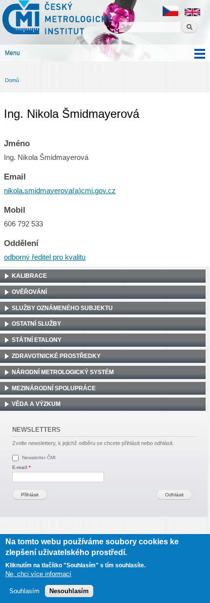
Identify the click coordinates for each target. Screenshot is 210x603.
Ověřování (29, 292)
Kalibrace (29, 275)
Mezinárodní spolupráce (54, 388)
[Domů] (56, 18)
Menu (12, 52)
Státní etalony (37, 339)
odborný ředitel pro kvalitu (44, 257)
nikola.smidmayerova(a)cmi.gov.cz (60, 191)
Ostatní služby (36, 323)
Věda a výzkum (36, 404)
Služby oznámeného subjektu (62, 308)
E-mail (21, 467)
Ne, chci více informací (38, 574)
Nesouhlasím (69, 591)
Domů (12, 80)
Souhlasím (24, 591)
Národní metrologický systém (63, 372)
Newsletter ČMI (39, 457)
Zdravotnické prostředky (56, 356)
